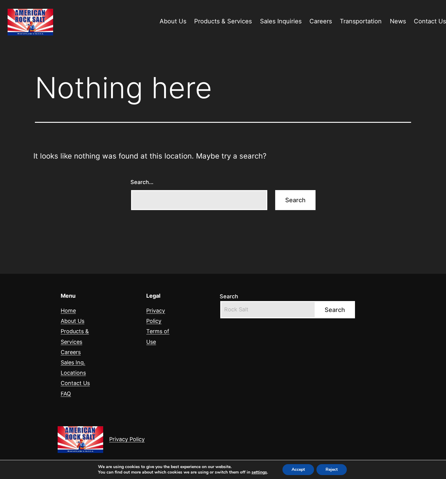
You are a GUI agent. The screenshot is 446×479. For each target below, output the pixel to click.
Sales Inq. (73, 362)
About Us (173, 21)
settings (259, 472)
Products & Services (223, 21)
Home (68, 310)
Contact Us (75, 383)
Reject (332, 469)
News (398, 21)
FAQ (66, 393)
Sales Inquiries (281, 21)
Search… (142, 182)
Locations (73, 373)
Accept (298, 469)
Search (229, 296)
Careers (320, 21)
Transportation (361, 21)
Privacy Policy (127, 439)
